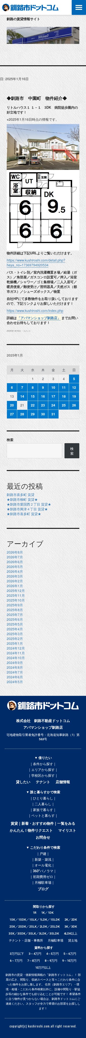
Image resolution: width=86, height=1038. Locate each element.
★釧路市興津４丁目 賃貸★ (27, 509)
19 (74, 396)
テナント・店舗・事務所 (26, 940)
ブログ (43, 889)
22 (33, 405)
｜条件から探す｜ (43, 764)
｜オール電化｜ (43, 865)
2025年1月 (15, 643)
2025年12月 (16, 590)
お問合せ (43, 837)
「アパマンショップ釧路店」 (39, 317)
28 (22, 414)
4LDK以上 (70, 933)
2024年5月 (15, 681)
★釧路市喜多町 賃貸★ (24, 513)
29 (33, 414)
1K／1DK (47, 912)
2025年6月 (15, 619)
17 (53, 396)
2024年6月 (15, 676)
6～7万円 (16, 960)
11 (64, 387)
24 (53, 405)
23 (43, 405)
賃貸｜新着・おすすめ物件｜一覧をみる (43, 823)
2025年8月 (15, 609)
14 (22, 396)
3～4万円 (35, 953)
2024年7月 (15, 672)
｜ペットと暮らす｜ (43, 815)
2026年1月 (15, 585)
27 (12, 414)
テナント (43, 782)
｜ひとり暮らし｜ (43, 798)
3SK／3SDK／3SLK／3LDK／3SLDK (34, 933)
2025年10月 (16, 600)
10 (53, 387)
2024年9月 (15, 662)
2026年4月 (15, 571)
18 (64, 396)
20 (12, 405)
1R (34, 912)
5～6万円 (70, 953)
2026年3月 (15, 576)
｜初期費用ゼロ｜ (43, 877)
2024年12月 (16, 648)
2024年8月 (15, 667)
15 (33, 396)
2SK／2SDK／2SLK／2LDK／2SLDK (34, 926)
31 (53, 414)
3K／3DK (70, 926)
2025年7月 (15, 614)
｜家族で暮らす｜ (43, 810)
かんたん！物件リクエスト (31, 830)
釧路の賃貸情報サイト (23, 18)
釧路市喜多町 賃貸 (20, 494)
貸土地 (72, 940)
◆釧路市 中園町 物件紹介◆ (37, 98)
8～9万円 (51, 960)
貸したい (23, 782)
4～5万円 (52, 953)
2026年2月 (15, 581)
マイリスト (67, 830)
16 (43, 396)
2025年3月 (15, 633)
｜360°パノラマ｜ (43, 871)
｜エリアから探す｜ (43, 770)
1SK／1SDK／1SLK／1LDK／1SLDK (34, 919)
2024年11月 (16, 652)
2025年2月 (15, 638)
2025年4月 (15, 628)
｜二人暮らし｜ (43, 804)
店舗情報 (63, 782)
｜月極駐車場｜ (43, 882)
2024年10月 (16, 657)
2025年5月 (15, 624)
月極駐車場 (55, 940)
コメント (27, 330)
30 (43, 414)
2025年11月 (16, 595)
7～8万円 (33, 960)
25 (64, 405)
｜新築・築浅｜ (43, 859)
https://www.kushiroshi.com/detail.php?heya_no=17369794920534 (36, 262)
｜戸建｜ (43, 854)
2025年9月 (15, 605)
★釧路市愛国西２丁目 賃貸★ (29, 504)
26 (74, 405)
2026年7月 (15, 557)
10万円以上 (43, 967)
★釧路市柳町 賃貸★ (22, 499)
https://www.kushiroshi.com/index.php (35, 310)
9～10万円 (69, 960)
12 (74, 387)
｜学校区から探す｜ (43, 775)
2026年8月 (15, 552)
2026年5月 (15, 566)
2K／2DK (70, 919)
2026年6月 (15, 561)
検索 (10, 439)
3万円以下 (17, 953)
